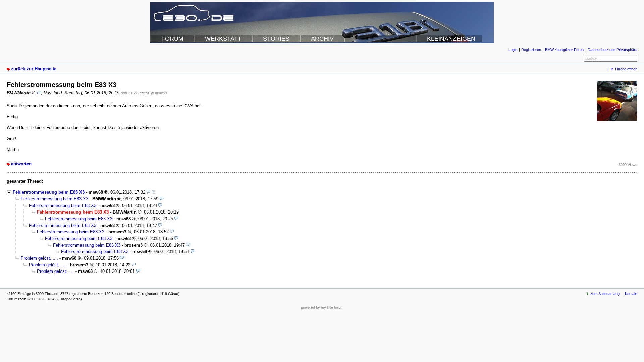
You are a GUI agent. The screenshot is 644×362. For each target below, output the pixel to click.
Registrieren (531, 50)
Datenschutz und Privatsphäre (612, 50)
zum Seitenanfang (605, 294)
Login (512, 50)
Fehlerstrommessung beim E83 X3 (49, 192)
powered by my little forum (322, 307)
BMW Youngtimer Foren (564, 50)
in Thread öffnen (624, 69)
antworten (21, 163)
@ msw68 (158, 93)
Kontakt (631, 294)
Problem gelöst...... (39, 258)
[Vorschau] (148, 192)
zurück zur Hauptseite (33, 68)
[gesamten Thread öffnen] (153, 192)
